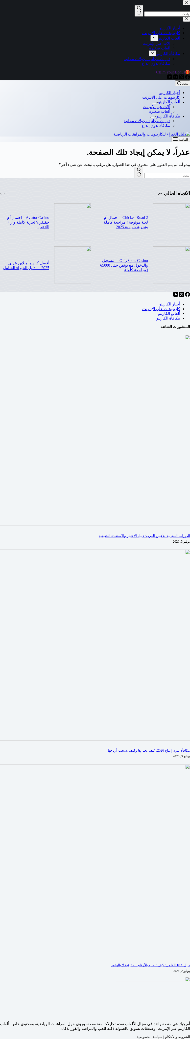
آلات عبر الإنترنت (156, 107)
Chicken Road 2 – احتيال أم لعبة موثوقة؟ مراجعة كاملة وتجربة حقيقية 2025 (126, 222)
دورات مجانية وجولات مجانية (147, 121)
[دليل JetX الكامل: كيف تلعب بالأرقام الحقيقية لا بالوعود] (95, 954)
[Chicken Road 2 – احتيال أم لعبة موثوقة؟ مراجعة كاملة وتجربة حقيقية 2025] (171, 222)
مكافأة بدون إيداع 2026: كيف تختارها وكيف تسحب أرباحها (149, 750)
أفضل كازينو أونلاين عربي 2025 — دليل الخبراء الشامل (26, 265)
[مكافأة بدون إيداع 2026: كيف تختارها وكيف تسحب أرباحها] (95, 739)
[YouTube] (175, 295)
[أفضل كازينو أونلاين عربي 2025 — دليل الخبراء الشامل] (72, 265)
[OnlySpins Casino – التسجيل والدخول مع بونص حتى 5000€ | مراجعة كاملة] (171, 265)
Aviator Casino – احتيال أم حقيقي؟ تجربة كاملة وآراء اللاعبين (28, 222)
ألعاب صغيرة (159, 111)
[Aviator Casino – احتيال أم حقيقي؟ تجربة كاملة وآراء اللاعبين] (72, 222)
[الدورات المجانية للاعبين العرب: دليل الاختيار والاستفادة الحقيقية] (95, 524)
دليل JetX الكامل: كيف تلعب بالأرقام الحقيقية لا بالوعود (150, 965)
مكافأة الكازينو (168, 116)
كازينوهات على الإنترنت (161, 97)
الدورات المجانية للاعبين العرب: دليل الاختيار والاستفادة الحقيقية (144, 536)
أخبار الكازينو (169, 93)
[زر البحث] (139, 172)
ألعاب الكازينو (169, 102)
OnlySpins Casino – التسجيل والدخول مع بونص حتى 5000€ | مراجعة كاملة (124, 265)
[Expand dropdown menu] (154, 103)
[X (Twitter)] (181, 295)
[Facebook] (187, 295)
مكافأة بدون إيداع (156, 125)
